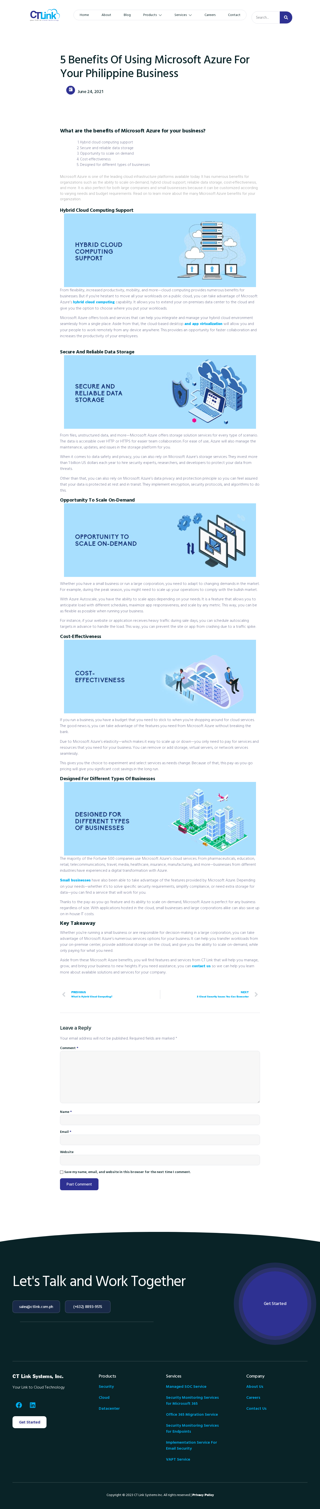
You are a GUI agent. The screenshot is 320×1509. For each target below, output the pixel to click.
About (106, 14)
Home (84, 14)
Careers (210, 14)
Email (65, 1132)
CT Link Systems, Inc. (38, 1376)
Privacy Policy (203, 1495)
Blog (127, 14)
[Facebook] (18, 1405)
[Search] (286, 17)
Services (180, 14)
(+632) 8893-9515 (87, 1306)
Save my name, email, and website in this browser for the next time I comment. (127, 1172)
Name (66, 1112)
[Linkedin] (32, 1405)
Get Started (275, 1303)
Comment (69, 1048)
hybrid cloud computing (94, 302)
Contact (234, 14)
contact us (201, 966)
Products (150, 14)
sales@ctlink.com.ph (36, 1306)
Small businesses (75, 880)
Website (67, 1152)
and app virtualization (203, 323)
